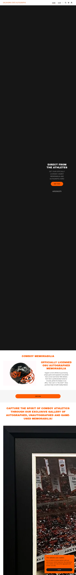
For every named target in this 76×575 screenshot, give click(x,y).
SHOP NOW (38, 396)
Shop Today (57, 184)
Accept (59, 569)
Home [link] (54, 3)
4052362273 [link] (56, 191)
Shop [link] (59, 3)
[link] (14, 2)
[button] (71, 2)
